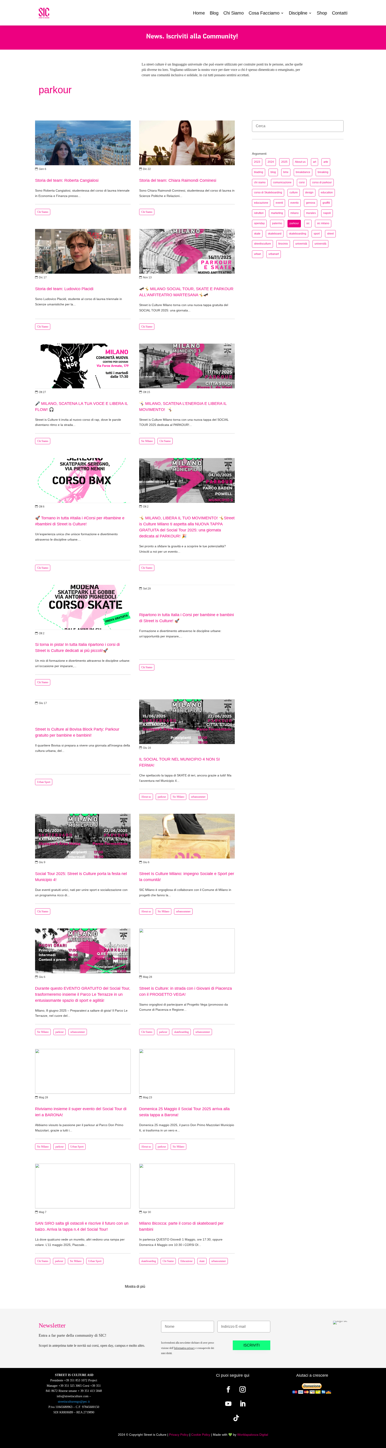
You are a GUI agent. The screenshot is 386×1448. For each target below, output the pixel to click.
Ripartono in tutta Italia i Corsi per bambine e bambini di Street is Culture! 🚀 (187, 636)
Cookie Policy (200, 1434)
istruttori (259, 213)
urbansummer (198, 796)
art (314, 161)
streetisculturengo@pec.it (74, 1401)
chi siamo (260, 182)
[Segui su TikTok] (236, 1418)
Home (199, 13)
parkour (162, 796)
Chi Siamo (233, 13)
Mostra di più (135, 1286)
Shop (322, 13)
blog (273, 172)
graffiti (326, 202)
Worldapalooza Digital (252, 1434)
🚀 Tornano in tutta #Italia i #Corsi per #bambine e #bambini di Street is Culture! (83, 515)
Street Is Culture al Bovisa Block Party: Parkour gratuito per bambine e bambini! (83, 751)
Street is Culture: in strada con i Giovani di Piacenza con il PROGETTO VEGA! (187, 983)
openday (259, 223)
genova (310, 202)
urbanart (274, 254)
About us (146, 796)
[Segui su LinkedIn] (242, 1403)
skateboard (274, 233)
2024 (271, 161)
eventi (279, 202)
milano (294, 213)
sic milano (323, 223)
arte (325, 161)
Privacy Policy (179, 1434)
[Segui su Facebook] (228, 1389)
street (330, 233)
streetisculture (262, 243)
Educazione (186, 1261)
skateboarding (181, 1032)
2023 (257, 161)
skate (202, 1261)
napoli (327, 213)
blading (258, 172)
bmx (285, 172)
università (320, 243)
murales (311, 213)
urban (257, 254)
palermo (277, 223)
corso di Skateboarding (268, 192)
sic (308, 223)
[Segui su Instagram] (242, 1389)
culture (294, 192)
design (309, 192)
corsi (302, 182)
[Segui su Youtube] (228, 1403)
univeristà (301, 243)
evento (294, 202)
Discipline (298, 13)
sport (317, 233)
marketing (277, 213)
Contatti (339, 13)
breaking (323, 172)
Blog (214, 13)
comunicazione (282, 182)
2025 (284, 161)
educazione (261, 202)
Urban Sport (43, 782)
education (327, 192)
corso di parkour (322, 182)
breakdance (303, 172)
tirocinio (283, 243)
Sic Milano (147, 441)
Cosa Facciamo (264, 13)
